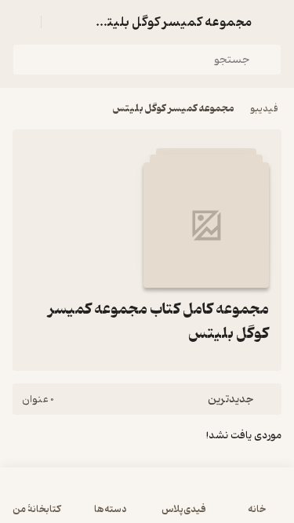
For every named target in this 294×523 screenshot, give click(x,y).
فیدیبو (264, 108)
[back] (272, 22)
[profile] (22, 22)
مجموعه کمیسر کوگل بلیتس (173, 108)
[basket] (60, 22)
